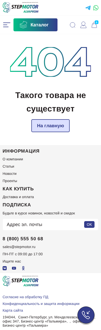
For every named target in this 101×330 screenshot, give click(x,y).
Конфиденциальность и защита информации (41, 304)
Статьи (8, 166)
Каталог (40, 24)
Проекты (10, 181)
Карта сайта (13, 310)
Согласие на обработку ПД (25, 297)
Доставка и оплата (18, 197)
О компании (13, 159)
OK (89, 224)
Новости (10, 173)
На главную (50, 125)
